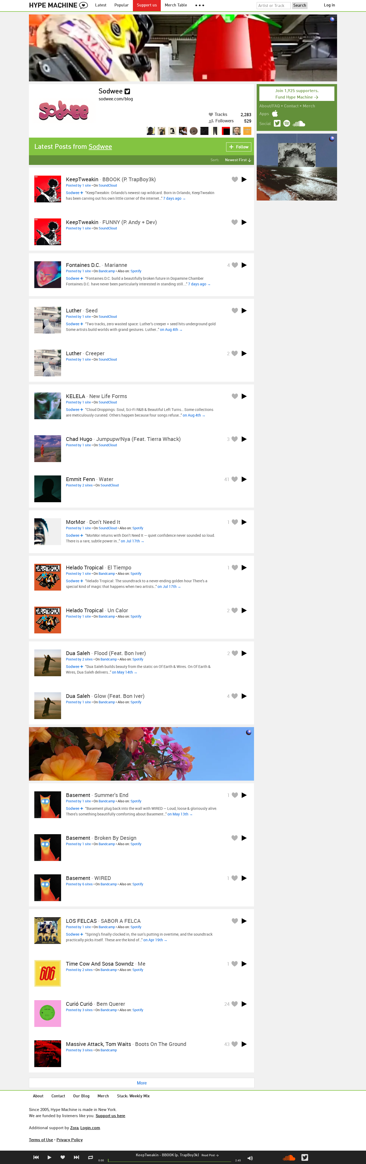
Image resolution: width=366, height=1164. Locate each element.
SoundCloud (108, 185)
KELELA (75, 396)
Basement (78, 795)
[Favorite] (235, 179)
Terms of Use (41, 1139)
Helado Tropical (84, 567)
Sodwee (111, 91)
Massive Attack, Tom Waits (98, 1044)
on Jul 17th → (132, 540)
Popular (121, 5)
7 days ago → (174, 198)
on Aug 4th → (171, 329)
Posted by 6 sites (79, 884)
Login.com (90, 1127)
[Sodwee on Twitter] (127, 91)
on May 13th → (180, 814)
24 (227, 1004)
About (38, 1096)
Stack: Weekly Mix (133, 1096)
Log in (329, 5)
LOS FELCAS (81, 920)
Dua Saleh (78, 653)
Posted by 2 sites (79, 485)
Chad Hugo (79, 439)
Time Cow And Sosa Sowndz (100, 963)
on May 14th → (124, 672)
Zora (74, 1127)
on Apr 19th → (155, 939)
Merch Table (176, 5)
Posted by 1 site (78, 185)
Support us (147, 5)
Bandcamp (107, 271)
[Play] (244, 179)
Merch (309, 106)
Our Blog (81, 1096)
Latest (100, 5)
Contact (291, 106)
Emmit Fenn (80, 479)
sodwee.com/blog (116, 99)
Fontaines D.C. (83, 265)
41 (227, 479)
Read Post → (210, 1155)
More (142, 1083)
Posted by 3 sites (79, 1009)
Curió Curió (79, 1003)
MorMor (75, 522)
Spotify (135, 271)
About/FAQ (269, 106)
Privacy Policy (70, 1139)
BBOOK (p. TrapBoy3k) (180, 1155)
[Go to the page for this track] (47, 189)
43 (227, 1044)
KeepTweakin (147, 1155)
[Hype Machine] (60, 5)
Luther (73, 310)
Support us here (110, 1115)
